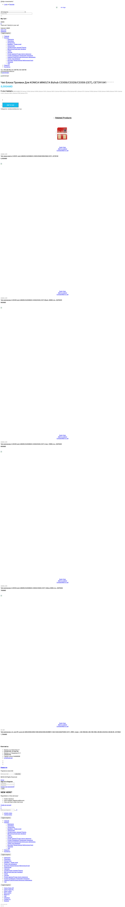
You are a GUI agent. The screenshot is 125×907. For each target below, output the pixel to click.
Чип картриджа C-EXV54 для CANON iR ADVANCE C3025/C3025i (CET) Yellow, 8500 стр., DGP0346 (32, 588)
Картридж (10, 824)
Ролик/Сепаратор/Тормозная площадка (20, 840)
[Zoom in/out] (6, 904)
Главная (6, 821)
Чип (5, 71)
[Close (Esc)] (1, 904)
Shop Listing (8, 891)
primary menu (8, 813)
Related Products (63, 118)
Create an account (6, 805)
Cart (5, 896)
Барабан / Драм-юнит (14, 829)
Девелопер (11, 830)
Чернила (10, 846)
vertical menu (8, 815)
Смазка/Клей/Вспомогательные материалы (21, 842)
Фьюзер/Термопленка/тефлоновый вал (20, 845)
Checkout (3, 31)
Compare (59, 150)
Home (2, 71)
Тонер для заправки (13, 843)
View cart (3, 30)
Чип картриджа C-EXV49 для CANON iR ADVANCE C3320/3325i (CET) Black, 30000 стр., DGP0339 (31, 300)
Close (2, 780)
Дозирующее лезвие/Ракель (16, 832)
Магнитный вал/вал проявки (16, 834)
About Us (7, 894)
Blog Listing (7, 893)
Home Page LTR (9, 888)
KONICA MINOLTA (10, 71)
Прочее (9, 837)
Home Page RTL (9, 889)
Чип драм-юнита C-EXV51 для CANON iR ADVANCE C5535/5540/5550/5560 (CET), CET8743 (29, 156)
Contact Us (7, 899)
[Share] (3, 904)
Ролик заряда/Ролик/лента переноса (19, 838)
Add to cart (10, 105)
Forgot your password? (7, 787)
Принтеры (10, 825)
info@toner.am (8, 758)
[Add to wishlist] (1, 105)
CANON (2, 154)
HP (1, 729)
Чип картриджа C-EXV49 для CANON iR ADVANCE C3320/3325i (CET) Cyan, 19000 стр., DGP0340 (31, 444)
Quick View (62, 147)
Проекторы (11, 827)
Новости (4, 767)
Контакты (7, 851)
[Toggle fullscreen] (4, 904)
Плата (9, 835)
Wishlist (6, 901)
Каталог (6, 822)
